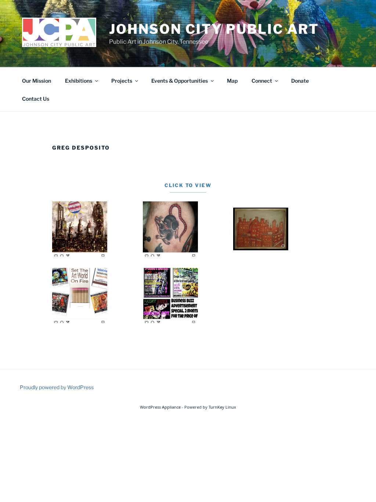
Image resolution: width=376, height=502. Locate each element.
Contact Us (35, 99)
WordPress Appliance (160, 407)
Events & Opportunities (179, 81)
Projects (121, 81)
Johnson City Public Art (214, 29)
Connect (262, 81)
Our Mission (36, 81)
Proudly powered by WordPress (57, 387)
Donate (300, 81)
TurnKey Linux (222, 407)
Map (232, 81)
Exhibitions (78, 81)
